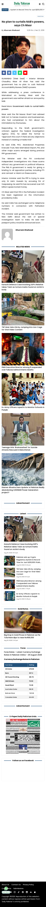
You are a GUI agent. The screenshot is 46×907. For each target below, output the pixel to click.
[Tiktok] (19, 892)
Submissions (18, 888)
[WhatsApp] (20, 73)
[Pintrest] (23, 892)
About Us (5, 884)
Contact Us (16, 884)
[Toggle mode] (39, 4)
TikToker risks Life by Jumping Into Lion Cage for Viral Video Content (22, 328)
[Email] (25, 73)
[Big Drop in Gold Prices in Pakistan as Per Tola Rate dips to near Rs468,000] (23, 622)
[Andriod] (31, 892)
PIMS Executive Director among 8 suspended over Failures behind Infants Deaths (22, 368)
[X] (14, 73)
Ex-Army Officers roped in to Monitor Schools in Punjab (23, 408)
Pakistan (40, 16)
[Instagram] (15, 892)
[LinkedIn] (9, 73)
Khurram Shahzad (12, 30)
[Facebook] (4, 73)
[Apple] (35, 892)
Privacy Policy (28, 884)
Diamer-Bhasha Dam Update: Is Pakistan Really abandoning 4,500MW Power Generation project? (23, 490)
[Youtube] (11, 892)
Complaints (6, 888)
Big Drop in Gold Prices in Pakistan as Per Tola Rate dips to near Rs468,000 (22, 636)
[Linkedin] (27, 892)
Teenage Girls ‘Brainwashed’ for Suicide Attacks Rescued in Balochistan (19, 448)
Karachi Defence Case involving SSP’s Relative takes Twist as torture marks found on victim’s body (23, 287)
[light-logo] (22, 4)
